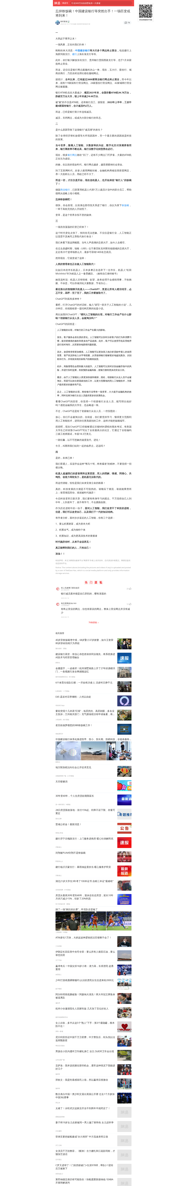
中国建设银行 (82, 50)
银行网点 (72, 154)
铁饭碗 (125, 205)
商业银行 (65, 189)
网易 (57, 3)
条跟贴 (93, 622)
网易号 (65, 3)
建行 (74, 54)
